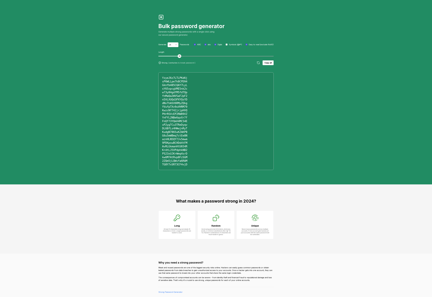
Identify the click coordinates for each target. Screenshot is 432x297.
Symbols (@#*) (235, 44)
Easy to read (261, 44)
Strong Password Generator (170, 292)
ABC (199, 44)
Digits (220, 44)
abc (209, 44)
